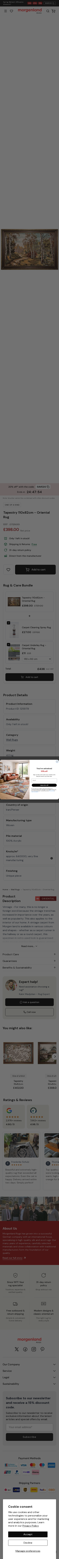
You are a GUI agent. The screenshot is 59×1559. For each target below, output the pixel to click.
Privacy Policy (30, 1525)
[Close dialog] (57, 761)
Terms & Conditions (34, 791)
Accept (27, 1534)
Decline (28, 1542)
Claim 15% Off (44, 785)
